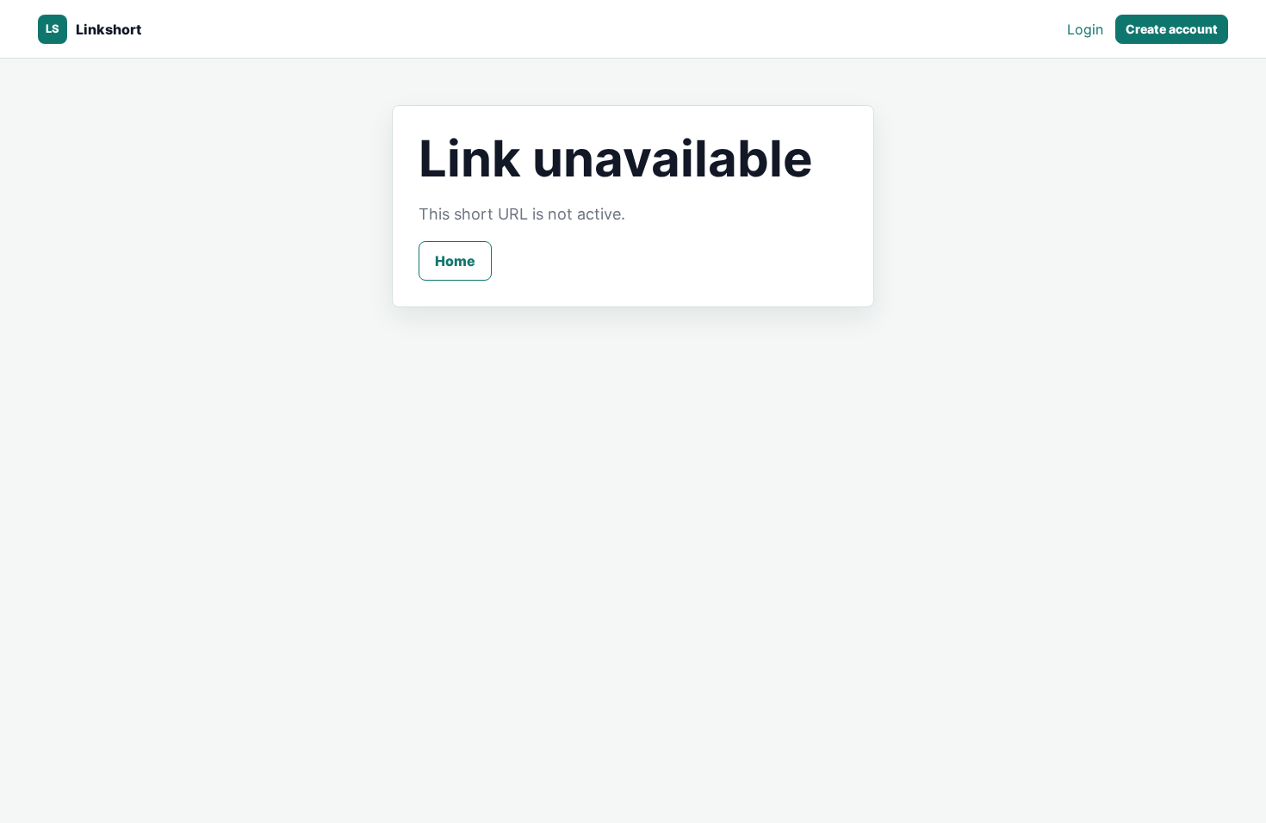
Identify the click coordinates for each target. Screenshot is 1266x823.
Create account (1172, 29)
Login (1085, 29)
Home (455, 260)
